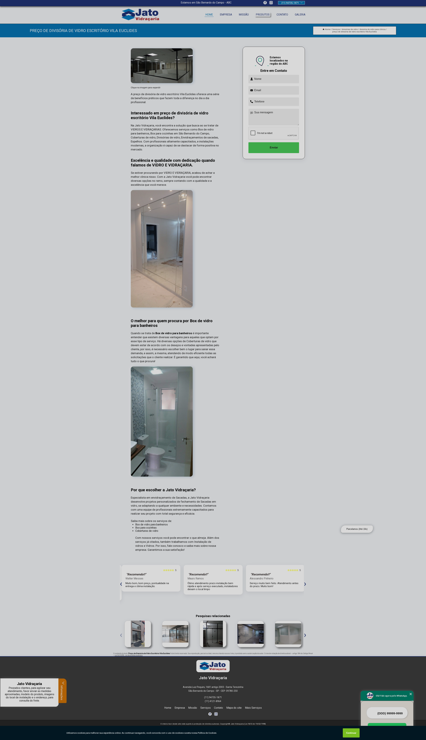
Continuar (351, 733)
